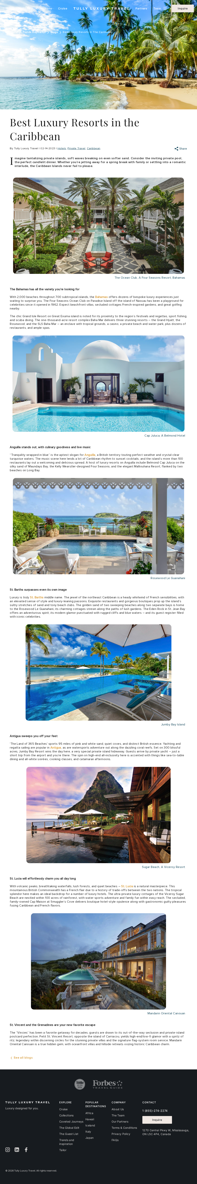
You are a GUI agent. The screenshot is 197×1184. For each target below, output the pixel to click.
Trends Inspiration (34, 32)
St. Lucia (127, 886)
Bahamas (101, 297)
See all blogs (23, 1058)
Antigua (55, 748)
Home (14, 32)
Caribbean (93, 148)
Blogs (54, 32)
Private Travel (76, 148)
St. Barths (36, 597)
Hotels (62, 148)
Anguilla (89, 455)
